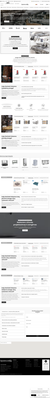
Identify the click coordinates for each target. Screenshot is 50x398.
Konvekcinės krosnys (16, 249)
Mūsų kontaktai (44, 396)
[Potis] (18, 28)
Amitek (15, 282)
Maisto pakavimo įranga (37, 366)
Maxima (15, 191)
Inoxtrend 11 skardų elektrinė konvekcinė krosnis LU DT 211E (44, 248)
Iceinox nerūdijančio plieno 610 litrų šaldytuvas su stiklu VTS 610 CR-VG (26, 281)
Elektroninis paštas (28, 320)
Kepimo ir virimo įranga (28, 365)
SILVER (24, 184)
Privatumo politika (40, 396)
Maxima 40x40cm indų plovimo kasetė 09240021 (17, 189)
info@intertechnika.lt (8, 368)
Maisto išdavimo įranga (28, 366)
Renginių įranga (36, 365)
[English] (36, 4)
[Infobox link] (11, 1)
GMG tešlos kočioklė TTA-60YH (35, 127)
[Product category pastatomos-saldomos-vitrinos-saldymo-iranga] (4, 163)
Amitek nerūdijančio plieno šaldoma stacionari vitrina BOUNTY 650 (17, 281)
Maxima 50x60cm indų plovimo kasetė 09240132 (44, 182)
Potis (14, 79)
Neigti (39, 395)
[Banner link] (6, 74)
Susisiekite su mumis (15, 365)
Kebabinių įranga (36, 361)
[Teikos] (32, 28)
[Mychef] (46, 28)
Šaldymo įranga (28, 362)
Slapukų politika (36, 396)
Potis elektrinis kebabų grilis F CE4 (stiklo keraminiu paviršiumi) (17, 78)
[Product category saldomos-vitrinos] (14, 163)
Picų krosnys (15, 128)
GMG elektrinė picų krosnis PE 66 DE (43, 127)
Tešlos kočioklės (34, 128)
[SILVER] (39, 28)
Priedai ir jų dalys (16, 190)
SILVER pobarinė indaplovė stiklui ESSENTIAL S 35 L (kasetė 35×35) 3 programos (26, 183)
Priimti (34, 395)
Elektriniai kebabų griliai (17, 78)
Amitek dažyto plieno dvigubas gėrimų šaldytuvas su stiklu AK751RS (35, 281)
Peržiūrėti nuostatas (45, 395)
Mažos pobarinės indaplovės (26, 183)
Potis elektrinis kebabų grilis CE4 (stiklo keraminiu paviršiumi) (35, 78)
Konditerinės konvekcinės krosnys (26, 249)
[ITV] (4, 28)
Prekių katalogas (15, 362)
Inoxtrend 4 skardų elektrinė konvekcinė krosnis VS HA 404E (16, 248)
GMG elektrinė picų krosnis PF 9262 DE (25, 127)
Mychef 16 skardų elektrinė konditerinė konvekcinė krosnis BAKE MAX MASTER (26, 248)
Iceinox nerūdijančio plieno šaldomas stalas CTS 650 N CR (44, 281)
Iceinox (24, 282)
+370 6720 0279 (7, 367)
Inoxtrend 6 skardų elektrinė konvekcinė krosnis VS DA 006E (35, 248)
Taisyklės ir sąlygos (15, 366)
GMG (14, 129)
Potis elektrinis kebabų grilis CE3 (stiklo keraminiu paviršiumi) (44, 78)
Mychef (24, 250)
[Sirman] (25, 28)
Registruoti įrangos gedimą (45, 1)
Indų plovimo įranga (28, 361)
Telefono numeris (28, 323)
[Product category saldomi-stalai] (45, 163)
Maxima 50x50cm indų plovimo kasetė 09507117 (35, 189)
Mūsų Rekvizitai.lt (3, 371)
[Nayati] (11, 28)
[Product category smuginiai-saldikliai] (25, 163)
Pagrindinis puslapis (15, 361)
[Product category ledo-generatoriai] (35, 163)
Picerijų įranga (35, 362)
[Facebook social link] (40, 1)
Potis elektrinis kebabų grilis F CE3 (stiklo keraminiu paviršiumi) (26, 78)
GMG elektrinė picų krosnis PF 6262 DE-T (17, 127)
